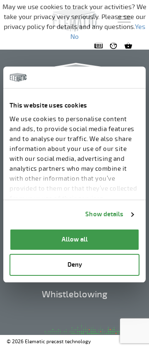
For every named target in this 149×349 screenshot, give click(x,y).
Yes (140, 27)
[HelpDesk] (115, 45)
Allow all (75, 240)
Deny (74, 265)
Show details (104, 214)
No (74, 37)
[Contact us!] (100, 45)
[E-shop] (130, 45)
